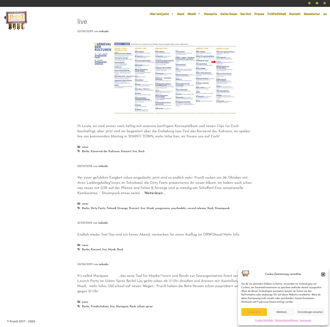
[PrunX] (15, 21)
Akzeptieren (254, 312)
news (85, 147)
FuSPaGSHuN (276, 13)
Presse (259, 13)
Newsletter (312, 13)
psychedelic (178, 208)
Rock (141, 151)
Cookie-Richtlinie (264, 320)
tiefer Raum (228, 13)
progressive (162, 208)
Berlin (85, 151)
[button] (323, 274)
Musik (192, 13)
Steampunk (222, 208)
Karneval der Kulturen (105, 151)
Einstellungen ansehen (310, 312)
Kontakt (294, 13)
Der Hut (245, 13)
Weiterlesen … (155, 193)
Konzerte (210, 13)
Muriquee (122, 306)
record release (197, 208)
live (135, 151)
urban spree (145, 306)
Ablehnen (281, 312)
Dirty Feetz (98, 208)
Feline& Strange (117, 208)
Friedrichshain (100, 306)
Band (180, 13)
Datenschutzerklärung (286, 320)
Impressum (305, 320)
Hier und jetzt (159, 13)
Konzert (126, 151)
